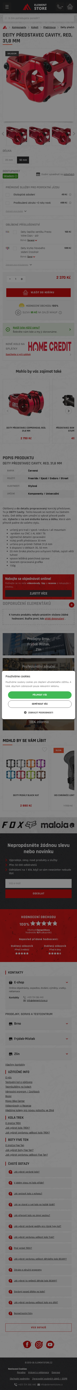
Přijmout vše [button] (40, 694)
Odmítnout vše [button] (40, 704)
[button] (38, 713)
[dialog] (38, 695)
